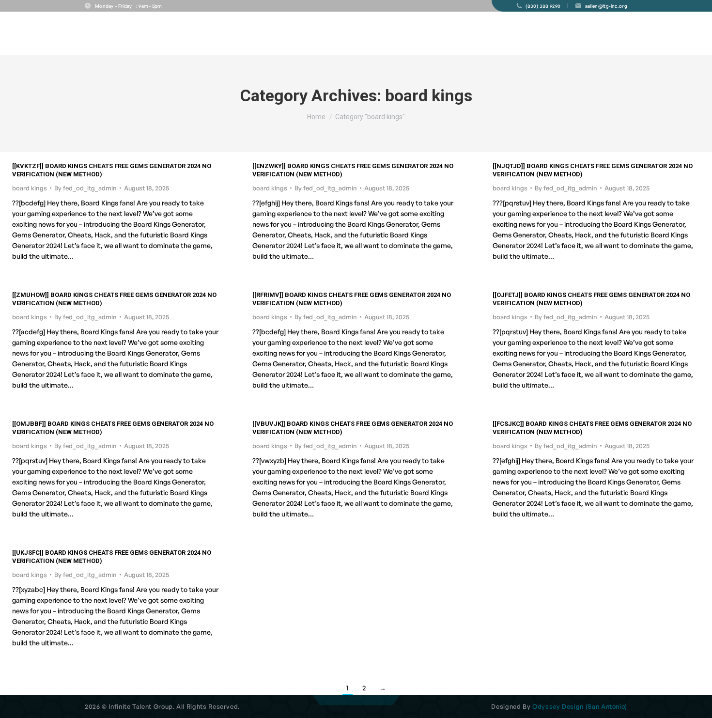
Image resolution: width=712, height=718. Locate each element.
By (85, 188)
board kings (29, 188)
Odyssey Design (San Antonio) (579, 706)
